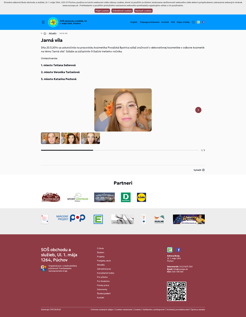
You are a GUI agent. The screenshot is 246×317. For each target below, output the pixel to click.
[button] (193, 22)
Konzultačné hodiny (105, 273)
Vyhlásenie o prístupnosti (154, 309)
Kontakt (165, 22)
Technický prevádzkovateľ (177, 309)
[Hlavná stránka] (45, 33)
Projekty (101, 256)
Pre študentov (103, 281)
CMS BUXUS (55, 309)
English (134, 22)
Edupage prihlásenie (149, 22)
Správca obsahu (198, 309)
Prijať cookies (102, 10)
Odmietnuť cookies (122, 10)
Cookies (137, 309)
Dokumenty (102, 289)
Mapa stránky (183, 22)
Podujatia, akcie (104, 260)
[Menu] (43, 22)
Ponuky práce (103, 285)
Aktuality (53, 33)
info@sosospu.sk (180, 269)
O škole (100, 248)
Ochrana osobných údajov (102, 309)
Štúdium (100, 252)
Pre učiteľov (102, 277)
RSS (173, 22)
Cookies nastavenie (123, 309)
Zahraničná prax (104, 269)
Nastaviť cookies (143, 10)
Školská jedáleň (104, 293)
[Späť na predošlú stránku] (42, 33)
